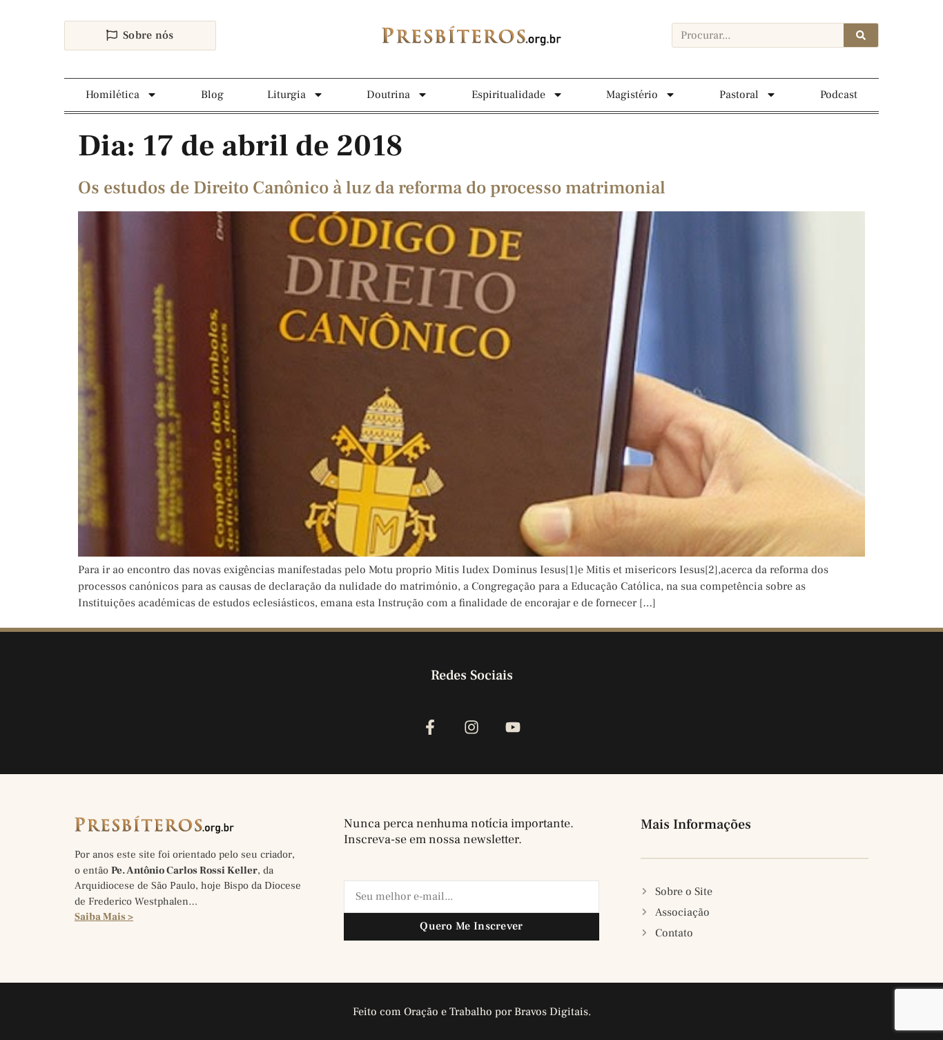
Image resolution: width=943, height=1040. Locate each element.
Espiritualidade (508, 95)
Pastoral (739, 95)
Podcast (838, 95)
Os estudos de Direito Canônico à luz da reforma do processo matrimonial (371, 188)
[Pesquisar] (861, 35)
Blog (212, 95)
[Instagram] (471, 727)
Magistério (632, 95)
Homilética (112, 95)
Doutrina (388, 95)
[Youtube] (513, 727)
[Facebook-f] (430, 727)
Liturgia (286, 95)
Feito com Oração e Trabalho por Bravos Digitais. (472, 1012)
